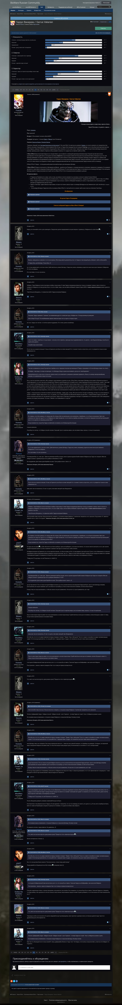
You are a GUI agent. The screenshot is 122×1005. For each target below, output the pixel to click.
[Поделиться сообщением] (106, 94)
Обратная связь (72, 1000)
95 (38, 89)
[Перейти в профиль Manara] (18, 233)
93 (32, 89)
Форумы (13, 10)
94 (35, 89)
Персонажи (36, 24)
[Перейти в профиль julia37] (18, 534)
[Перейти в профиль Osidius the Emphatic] (18, 368)
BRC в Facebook (81, 7)
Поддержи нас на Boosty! (65, 7)
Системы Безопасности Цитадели (49, 145)
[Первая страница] (13, 90)
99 (49, 89)
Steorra (18, 298)
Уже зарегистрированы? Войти (91, 2)
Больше (92, 7)
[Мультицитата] (28, 220)
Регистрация (106, 2)
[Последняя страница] (57, 90)
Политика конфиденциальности (58, 1000)
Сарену (83, 145)
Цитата (32, 220)
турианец (33, 130)
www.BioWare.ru (16, 7)
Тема (45, 1000)
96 (41, 89)
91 (26, 89)
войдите (20, 84)
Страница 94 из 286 (64, 89)
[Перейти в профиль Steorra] (18, 289)
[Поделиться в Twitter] (14, 981)
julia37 (18, 543)
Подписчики (103, 21)
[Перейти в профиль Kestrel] (18, 908)
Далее (53, 89)
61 (110, 21)
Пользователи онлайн (49, 10)
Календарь (21, 10)
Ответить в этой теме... (27, 967)
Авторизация (95, 21)
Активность (51, 7)
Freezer (22, 24)
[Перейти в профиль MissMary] (18, 337)
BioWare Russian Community (25, 2)
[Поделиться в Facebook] (17, 981)
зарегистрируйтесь (30, 84)
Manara (18, 242)
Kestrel (18, 915)
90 (23, 89)
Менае (50, 139)
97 (44, 89)
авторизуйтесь (63, 961)
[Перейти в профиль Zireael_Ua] (18, 503)
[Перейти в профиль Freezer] (13, 23)
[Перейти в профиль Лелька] (18, 446)
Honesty (19, 266)
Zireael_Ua (19, 510)
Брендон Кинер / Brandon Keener (41, 142)
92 (29, 89)
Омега (45, 139)
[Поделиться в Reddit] (11, 981)
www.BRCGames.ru (31, 7)
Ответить (103, 28)
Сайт (41, 7)
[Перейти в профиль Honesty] (18, 258)
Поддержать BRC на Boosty (61, 18)
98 (47, 89)
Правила (29, 10)
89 (20, 89)
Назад (17, 89)
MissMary (18, 344)
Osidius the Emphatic (19, 378)
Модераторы (37, 10)
